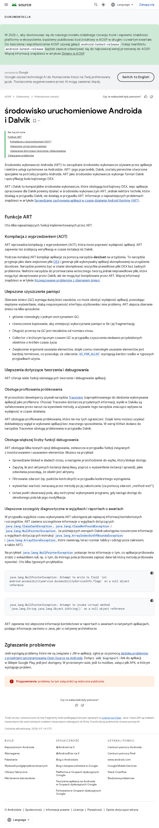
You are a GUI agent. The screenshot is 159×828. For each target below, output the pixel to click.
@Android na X (65, 747)
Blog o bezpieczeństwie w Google (77, 766)
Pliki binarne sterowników (20, 778)
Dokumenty (22, 96)
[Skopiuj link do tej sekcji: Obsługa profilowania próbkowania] (66, 390)
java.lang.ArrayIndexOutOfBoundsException (89, 535)
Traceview (76, 398)
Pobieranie (11, 759)
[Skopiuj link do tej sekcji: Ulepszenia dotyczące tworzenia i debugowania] (92, 370)
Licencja (78, 809)
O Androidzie (13, 809)
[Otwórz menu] (6, 4)
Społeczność (33, 809)
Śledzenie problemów (121, 778)
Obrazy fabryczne (16, 772)
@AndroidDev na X (68, 753)
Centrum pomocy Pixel (121, 753)
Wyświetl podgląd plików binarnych (26, 766)
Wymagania (12, 753)
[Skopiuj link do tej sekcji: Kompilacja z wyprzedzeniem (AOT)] (71, 237)
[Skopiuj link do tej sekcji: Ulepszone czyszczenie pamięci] (64, 292)
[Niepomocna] (151, 97)
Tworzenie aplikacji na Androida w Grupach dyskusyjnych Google (76, 783)
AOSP (8, 96)
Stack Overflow (117, 772)
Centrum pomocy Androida (125, 747)
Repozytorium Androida (19, 747)
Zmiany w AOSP (73, 54)
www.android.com (119, 759)
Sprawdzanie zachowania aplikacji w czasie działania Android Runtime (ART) (87, 201)
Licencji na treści (111, 717)
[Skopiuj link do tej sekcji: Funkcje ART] (36, 217)
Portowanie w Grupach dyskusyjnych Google (78, 792)
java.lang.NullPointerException (31, 531)
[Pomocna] (146, 97)
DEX (56, 262)
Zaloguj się (146, 4)
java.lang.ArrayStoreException (31, 540)
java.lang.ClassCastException (29, 526)
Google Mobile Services (122, 766)
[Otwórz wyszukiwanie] (96, 4)
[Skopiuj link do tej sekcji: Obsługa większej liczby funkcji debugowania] (82, 440)
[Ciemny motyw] (151, 573)
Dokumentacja (18, 17)
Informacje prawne (57, 809)
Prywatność (94, 809)
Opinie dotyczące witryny (122, 809)
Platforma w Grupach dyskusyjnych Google (77, 773)
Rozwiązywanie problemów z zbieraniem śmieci (67, 280)
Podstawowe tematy (47, 96)
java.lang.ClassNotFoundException (82, 526)
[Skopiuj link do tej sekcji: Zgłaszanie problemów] (59, 645)
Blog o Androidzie (67, 759)
